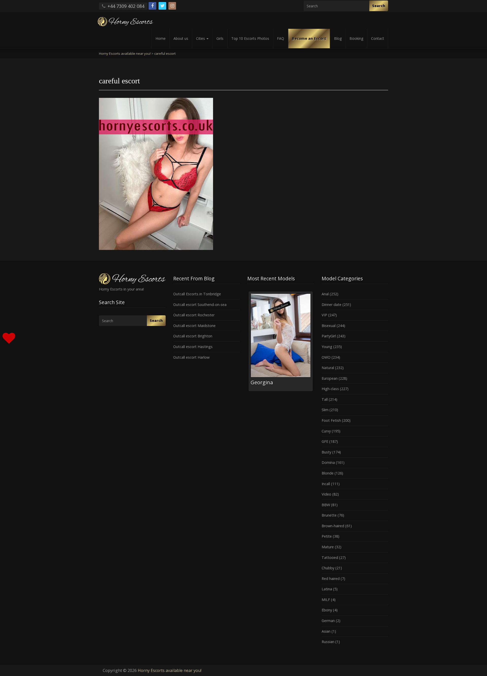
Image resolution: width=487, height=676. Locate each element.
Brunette (329, 515)
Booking (356, 38)
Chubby (328, 567)
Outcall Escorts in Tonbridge (197, 293)
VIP (324, 315)
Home (160, 38)
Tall (325, 399)
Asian (326, 631)
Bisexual (329, 325)
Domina (328, 462)
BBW (326, 504)
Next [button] (314, 343)
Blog (338, 38)
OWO (326, 357)
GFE (325, 441)
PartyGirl (329, 336)
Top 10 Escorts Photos (250, 38)
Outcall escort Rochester (194, 315)
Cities (201, 38)
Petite (327, 536)
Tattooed (330, 557)
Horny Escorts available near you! (169, 670)
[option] (281, 341)
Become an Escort (309, 38)
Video (326, 494)
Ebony (327, 610)
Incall (326, 483)
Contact (377, 38)
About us (180, 38)
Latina (327, 589)
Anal (325, 293)
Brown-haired (333, 525)
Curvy (326, 431)
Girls (219, 38)
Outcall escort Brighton (192, 336)
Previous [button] (247, 343)
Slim (325, 409)
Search (378, 5)
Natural (328, 367)
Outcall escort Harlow (191, 357)
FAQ (280, 38)
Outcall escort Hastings (193, 346)
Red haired (331, 578)
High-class (330, 388)
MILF (326, 599)
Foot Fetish (331, 420)
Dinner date (331, 304)
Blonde (328, 473)
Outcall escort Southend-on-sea (200, 304)
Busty (326, 452)
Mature (328, 546)
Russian (328, 641)
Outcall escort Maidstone (194, 325)
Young (327, 346)
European (330, 378)
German (328, 620)
